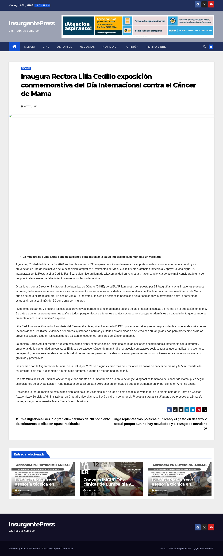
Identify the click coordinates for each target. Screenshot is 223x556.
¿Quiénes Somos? (203, 548)
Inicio (162, 548)
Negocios (87, 46)
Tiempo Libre (156, 46)
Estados (26, 68)
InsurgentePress (32, 23)
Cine (46, 46)
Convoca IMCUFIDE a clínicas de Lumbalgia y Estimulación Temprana (107, 484)
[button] (204, 46)
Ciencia (29, 46)
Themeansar (66, 548)
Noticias (109, 46)
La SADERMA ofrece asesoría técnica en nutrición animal (35, 484)
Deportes (64, 46)
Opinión (132, 46)
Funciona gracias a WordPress (24, 548)
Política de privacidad (180, 548)
